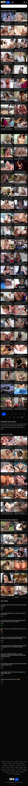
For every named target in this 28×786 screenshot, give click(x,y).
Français (12, 771)
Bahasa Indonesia (20, 763)
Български (6, 771)
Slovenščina (11, 765)
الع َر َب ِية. (19, 769)
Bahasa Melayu (17, 773)
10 (17, 417)
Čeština (8, 769)
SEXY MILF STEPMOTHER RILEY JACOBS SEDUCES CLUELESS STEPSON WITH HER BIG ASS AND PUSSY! (13, 655)
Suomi (14, 763)
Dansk (25, 767)
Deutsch (5, 763)
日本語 (16, 767)
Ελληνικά (4, 769)
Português (24, 769)
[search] (25, 6)
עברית (25, 761)
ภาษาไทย (7, 767)
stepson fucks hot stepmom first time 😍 (10, 679)
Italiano (17, 771)
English (21, 767)
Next (22, 417)
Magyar (13, 769)
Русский (8, 761)
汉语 (12, 761)
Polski (21, 761)
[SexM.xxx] (5, 2)
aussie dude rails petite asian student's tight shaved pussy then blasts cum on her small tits (13, 621)
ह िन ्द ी (9, 773)
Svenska (22, 771)
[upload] (26, 2)
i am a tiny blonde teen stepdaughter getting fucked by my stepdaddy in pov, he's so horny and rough (14, 646)
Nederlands (5, 765)
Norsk (2, 767)
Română (16, 761)
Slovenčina (18, 765)
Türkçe (9, 763)
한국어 (12, 767)
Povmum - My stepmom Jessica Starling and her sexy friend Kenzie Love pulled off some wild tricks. (13, 638)
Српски (23, 765)
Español (3, 761)
